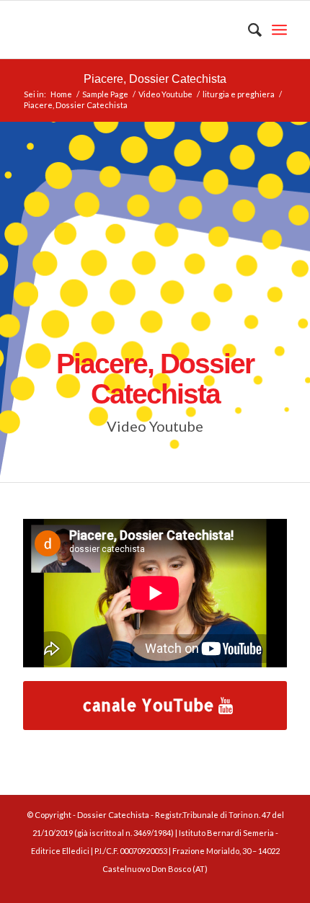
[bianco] (128, 29)
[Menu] (279, 29)
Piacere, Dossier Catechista (155, 79)
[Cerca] (248, 29)
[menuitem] (248, 29)
